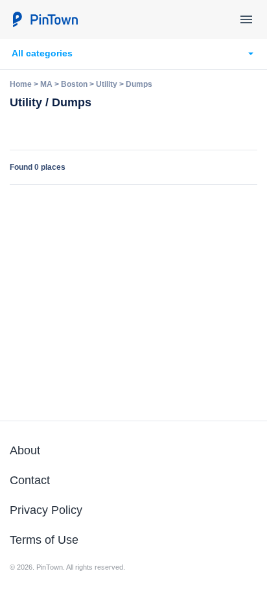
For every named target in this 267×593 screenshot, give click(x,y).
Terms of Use (44, 539)
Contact (30, 480)
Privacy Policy (46, 510)
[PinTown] (45, 19)
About (25, 450)
